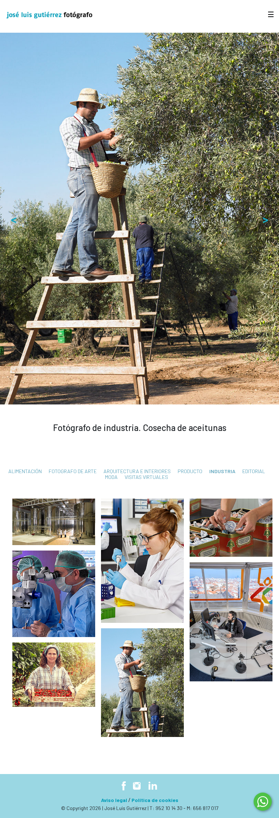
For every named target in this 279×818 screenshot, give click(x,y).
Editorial (253, 471)
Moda (111, 477)
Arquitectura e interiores (137, 471)
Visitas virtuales (146, 477)
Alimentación (25, 471)
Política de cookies (155, 800)
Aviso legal (114, 800)
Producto (190, 471)
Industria (222, 471)
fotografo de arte (73, 471)
